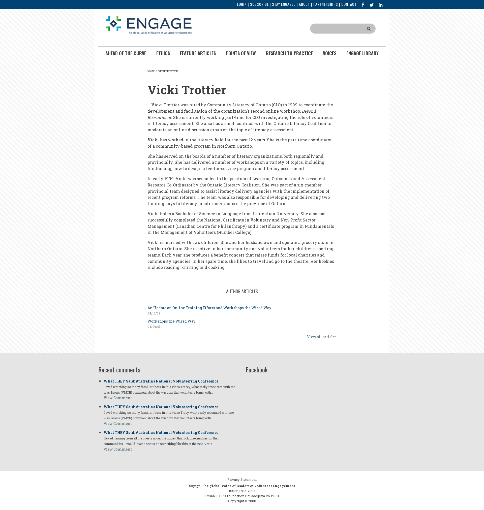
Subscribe (259, 4)
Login (242, 4)
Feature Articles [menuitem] (198, 53)
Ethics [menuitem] (163, 53)
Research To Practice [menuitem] (289, 53)
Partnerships (325, 4)
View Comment (118, 397)
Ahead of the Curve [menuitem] (125, 53)
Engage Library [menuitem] (362, 53)
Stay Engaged (284, 4)
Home (151, 71)
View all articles (322, 336)
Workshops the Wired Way (171, 321)
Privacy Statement (242, 479)
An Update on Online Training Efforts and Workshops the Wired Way (209, 307)
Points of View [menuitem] (241, 53)
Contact (349, 4)
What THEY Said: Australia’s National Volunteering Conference (161, 381)
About (304, 4)
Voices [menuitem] (329, 53)
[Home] (149, 24)
